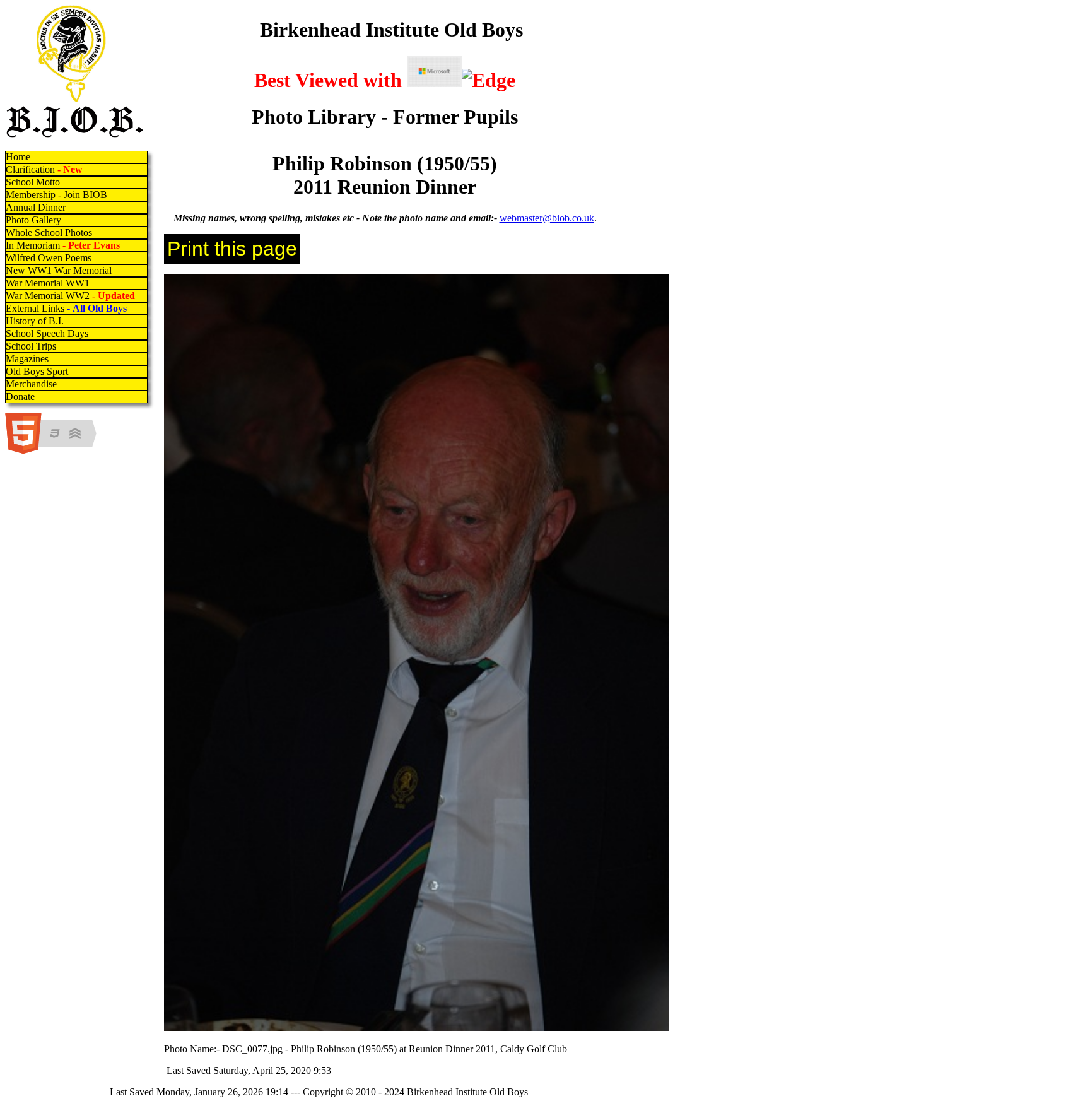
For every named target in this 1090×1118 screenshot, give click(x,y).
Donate (20, 396)
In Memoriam (63, 245)
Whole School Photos (49, 232)
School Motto (33, 182)
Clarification (44, 169)
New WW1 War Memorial (59, 270)
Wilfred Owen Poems (48, 257)
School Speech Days (47, 333)
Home (18, 156)
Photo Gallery (33, 220)
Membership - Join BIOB (56, 194)
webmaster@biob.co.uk (547, 218)
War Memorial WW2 (72, 295)
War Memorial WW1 (48, 283)
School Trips (31, 346)
